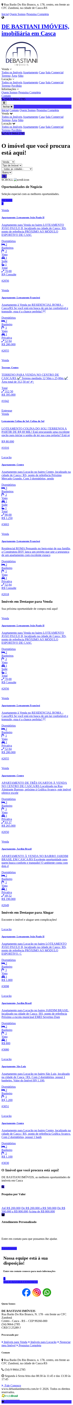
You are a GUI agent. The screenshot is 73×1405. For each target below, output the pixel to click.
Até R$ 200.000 (11, 1208)
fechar (6, 106)
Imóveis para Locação (43, 1342)
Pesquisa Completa (37, 14)
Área (14, 75)
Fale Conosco (12, 1385)
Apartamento (30, 72)
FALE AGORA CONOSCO (20, 1281)
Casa (42, 72)
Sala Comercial (54, 72)
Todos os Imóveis (11, 72)
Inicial (5, 14)
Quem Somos (18, 14)
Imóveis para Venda (15, 1342)
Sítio (20, 75)
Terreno (6, 75)
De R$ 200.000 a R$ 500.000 (39, 1208)
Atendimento (9, 1248)
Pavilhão (16, 85)
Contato (6, 95)
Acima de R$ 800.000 (42, 1211)
